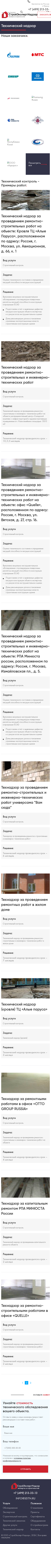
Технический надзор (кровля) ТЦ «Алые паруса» (24, 1007)
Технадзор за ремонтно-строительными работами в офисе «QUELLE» (24, 1311)
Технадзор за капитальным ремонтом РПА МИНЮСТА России (24, 1209)
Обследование (10, 1508)
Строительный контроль (15, 1516)
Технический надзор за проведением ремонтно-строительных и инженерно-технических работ (25, 375)
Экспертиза (9, 1512)
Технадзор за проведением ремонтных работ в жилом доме (24, 905)
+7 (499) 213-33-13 (25, 1493)
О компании (37, 1508)
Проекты (35, 1512)
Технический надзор (13, 1529)
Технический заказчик (14, 1521)
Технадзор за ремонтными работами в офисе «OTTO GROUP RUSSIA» (23, 1104)
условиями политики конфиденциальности (17, 1459)
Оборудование (38, 1521)
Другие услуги (10, 1525)
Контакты (35, 1529)
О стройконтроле (39, 1525)
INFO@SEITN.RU (25, 1498)
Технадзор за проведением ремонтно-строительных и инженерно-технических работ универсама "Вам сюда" (24, 798)
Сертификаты (38, 1516)
